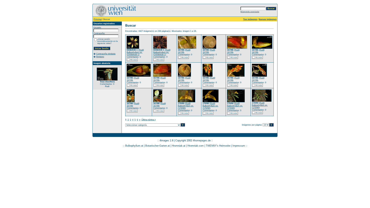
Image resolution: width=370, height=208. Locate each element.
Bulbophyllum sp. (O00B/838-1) (134, 53)
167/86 (181, 52)
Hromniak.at (178, 145)
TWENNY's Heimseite (218, 145)
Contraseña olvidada (105, 54)
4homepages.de (202, 140)
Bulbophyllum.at (134, 145)
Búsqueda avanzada (249, 12)
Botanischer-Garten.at (157, 145)
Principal (98, 19)
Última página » (148, 119)
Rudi (141, 50)
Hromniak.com (196, 145)
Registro (100, 56)
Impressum (238, 145)
